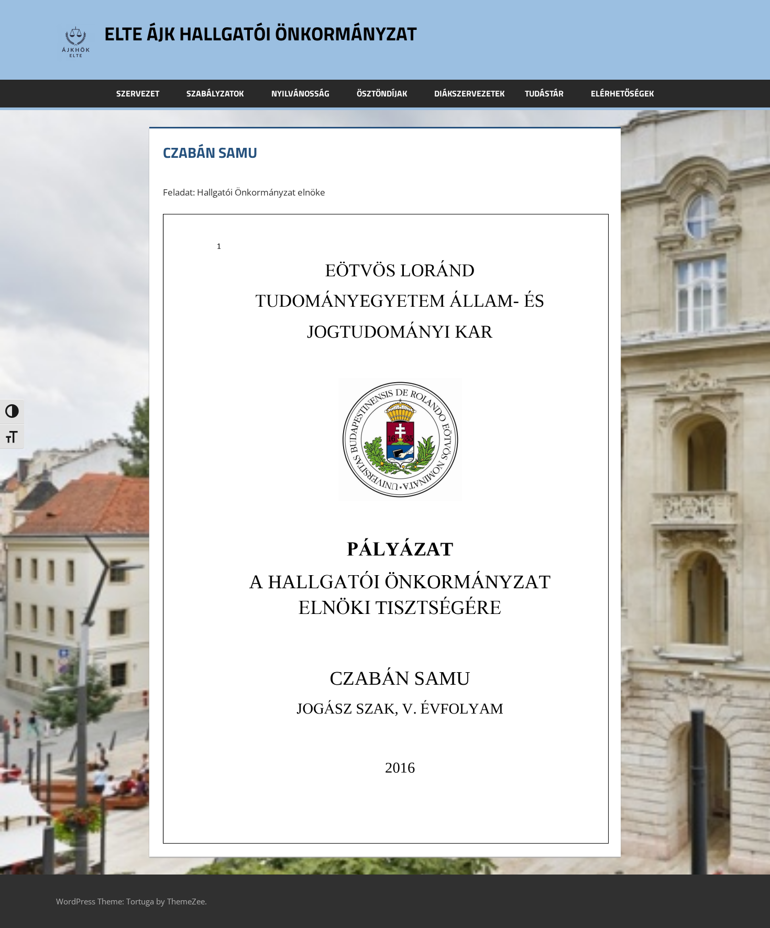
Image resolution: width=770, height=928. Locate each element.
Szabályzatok (215, 93)
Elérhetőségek (622, 93)
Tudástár (544, 93)
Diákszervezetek (469, 93)
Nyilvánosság (300, 93)
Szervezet (137, 93)
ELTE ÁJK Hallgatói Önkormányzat (260, 33)
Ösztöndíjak (382, 93)
